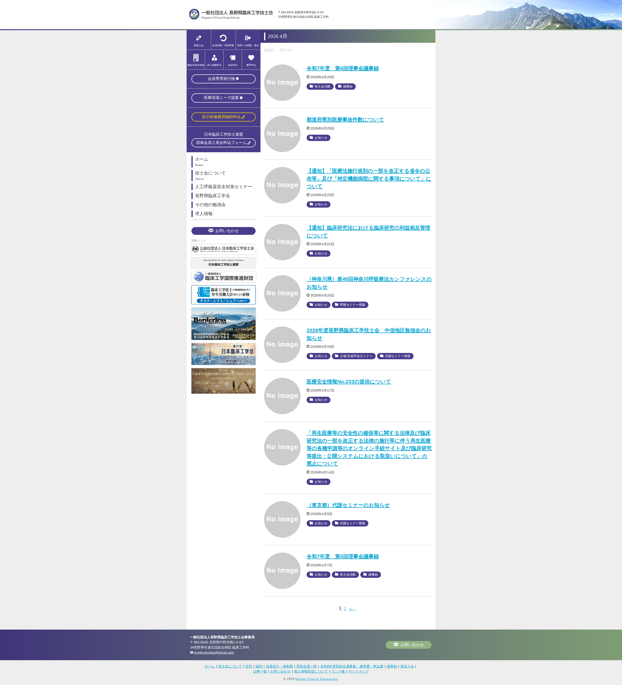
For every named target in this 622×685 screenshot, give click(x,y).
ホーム (210, 666)
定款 (248, 666)
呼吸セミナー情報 (352, 305)
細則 (259, 666)
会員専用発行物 (221, 79)
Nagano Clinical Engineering (316, 679)
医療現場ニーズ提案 (221, 98)
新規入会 (407, 666)
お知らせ (321, 138)
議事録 (348, 86)
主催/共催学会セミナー (356, 356)
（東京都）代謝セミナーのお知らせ (348, 505)
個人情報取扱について (311, 671)
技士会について (230, 666)
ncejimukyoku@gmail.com (214, 652)
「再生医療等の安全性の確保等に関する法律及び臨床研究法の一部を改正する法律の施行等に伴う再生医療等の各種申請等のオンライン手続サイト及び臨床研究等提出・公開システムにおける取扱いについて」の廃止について (369, 448)
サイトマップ (358, 671)
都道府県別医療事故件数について (345, 119)
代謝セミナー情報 (397, 356)
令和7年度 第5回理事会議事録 (343, 556)
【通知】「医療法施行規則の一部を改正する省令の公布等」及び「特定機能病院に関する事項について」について (369, 178)
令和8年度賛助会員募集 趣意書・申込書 (351, 666)
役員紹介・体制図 (279, 666)
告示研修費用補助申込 (221, 117)
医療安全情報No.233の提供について (349, 381)
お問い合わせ (227, 231)
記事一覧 (260, 671)
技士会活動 (322, 86)
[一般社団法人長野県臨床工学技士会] (231, 19)
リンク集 (338, 671)
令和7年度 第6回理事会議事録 (343, 68)
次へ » (352, 609)
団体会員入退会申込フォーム (221, 143)
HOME (269, 50)
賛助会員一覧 (306, 666)
